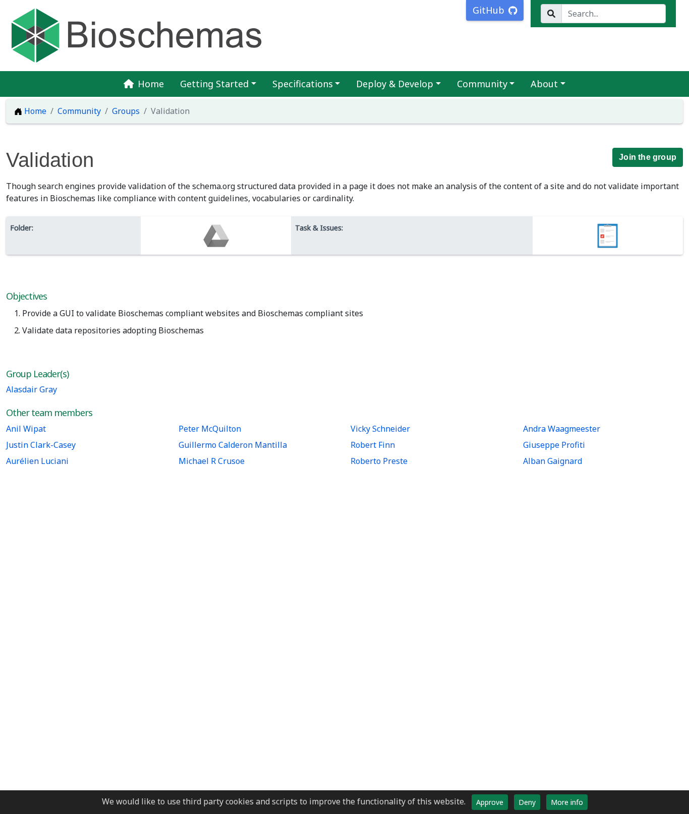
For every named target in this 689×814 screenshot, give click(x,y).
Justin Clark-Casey (41, 444)
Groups (126, 111)
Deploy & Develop (394, 84)
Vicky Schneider (380, 428)
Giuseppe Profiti (554, 444)
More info (567, 802)
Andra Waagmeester (561, 428)
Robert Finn (373, 444)
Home (151, 84)
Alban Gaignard (552, 461)
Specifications (302, 84)
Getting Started (214, 84)
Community (482, 84)
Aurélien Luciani (37, 461)
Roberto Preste (379, 461)
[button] (647, 157)
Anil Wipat (26, 428)
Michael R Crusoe (212, 461)
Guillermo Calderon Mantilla (233, 444)
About (544, 84)
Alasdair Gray (31, 389)
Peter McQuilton (210, 428)
